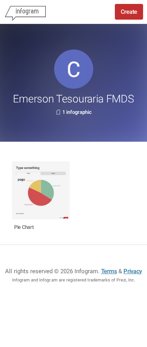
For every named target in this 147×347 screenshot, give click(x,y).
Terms (109, 271)
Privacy (132, 271)
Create (129, 11)
